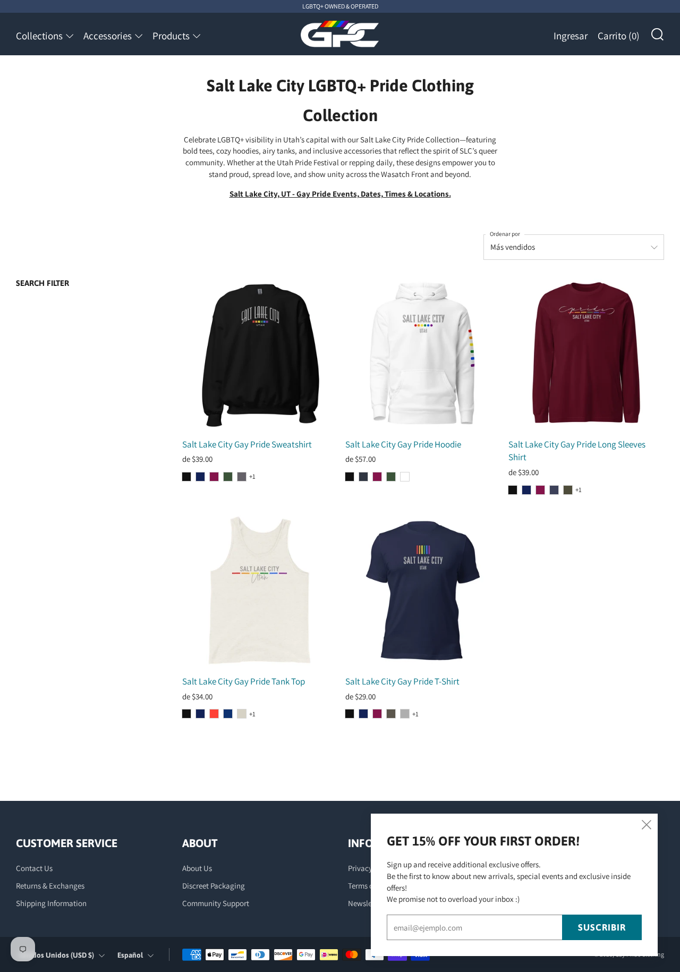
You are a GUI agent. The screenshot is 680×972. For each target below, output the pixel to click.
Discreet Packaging (213, 886)
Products (171, 35)
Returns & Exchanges (50, 886)
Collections (39, 35)
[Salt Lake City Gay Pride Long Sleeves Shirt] (586, 353)
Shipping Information (51, 903)
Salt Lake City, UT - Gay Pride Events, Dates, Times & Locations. (340, 194)
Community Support (215, 903)
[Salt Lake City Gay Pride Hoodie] (422, 353)
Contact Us (34, 868)
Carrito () (619, 35)
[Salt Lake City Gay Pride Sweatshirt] (259, 353)
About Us (197, 868)
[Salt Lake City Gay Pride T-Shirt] (422, 591)
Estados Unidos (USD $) (56, 955)
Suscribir (602, 927)
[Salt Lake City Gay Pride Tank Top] (259, 591)
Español (130, 955)
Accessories (107, 35)
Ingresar (571, 35)
